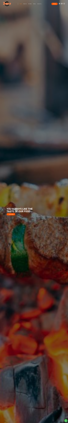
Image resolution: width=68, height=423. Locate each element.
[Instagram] (64, 4)
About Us (25, 3)
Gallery (34, 3)
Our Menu (30, 3)
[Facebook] (59, 4)
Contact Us (39, 3)
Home (21, 3)
